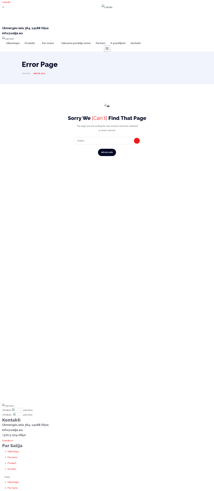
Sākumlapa (13, 451)
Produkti (11, 463)
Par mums (12, 457)
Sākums (26, 74)
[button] (107, 477)
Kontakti (11, 469)
